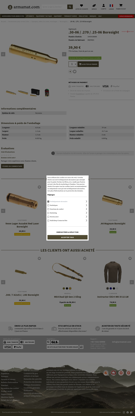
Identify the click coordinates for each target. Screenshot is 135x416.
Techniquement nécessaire (58, 202)
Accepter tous (67, 237)
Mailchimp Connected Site (58, 221)
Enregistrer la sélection (67, 232)
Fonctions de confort (57, 209)
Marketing (53, 213)
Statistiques (54, 205)
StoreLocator (54, 217)
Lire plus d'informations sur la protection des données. (65, 191)
